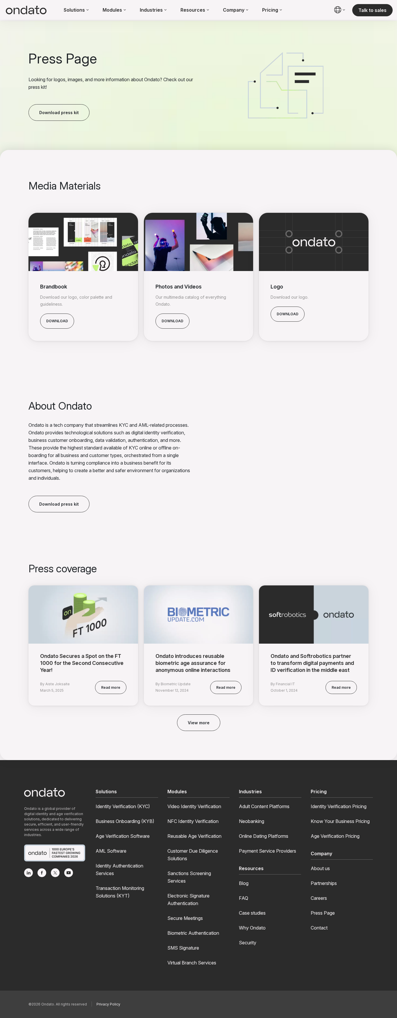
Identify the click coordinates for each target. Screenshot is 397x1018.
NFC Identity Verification (193, 821)
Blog (243, 883)
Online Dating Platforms (263, 836)
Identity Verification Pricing (338, 806)
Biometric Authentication (193, 933)
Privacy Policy (108, 1004)
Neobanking (251, 821)
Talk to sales (372, 10)
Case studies (252, 913)
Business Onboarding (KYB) (125, 821)
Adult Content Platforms (264, 806)
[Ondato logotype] (26, 10)
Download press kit (59, 112)
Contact (319, 928)
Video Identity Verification (194, 806)
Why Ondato (252, 928)
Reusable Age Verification (194, 836)
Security (247, 943)
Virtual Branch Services (191, 963)
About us (320, 868)
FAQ (243, 898)
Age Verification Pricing (335, 836)
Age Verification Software (123, 836)
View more (199, 722)
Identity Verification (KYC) (123, 806)
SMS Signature (183, 948)
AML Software (111, 851)
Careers (319, 898)
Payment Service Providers (267, 851)
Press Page (323, 913)
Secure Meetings (185, 918)
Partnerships (324, 883)
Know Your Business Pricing (340, 821)
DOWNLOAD (57, 321)
